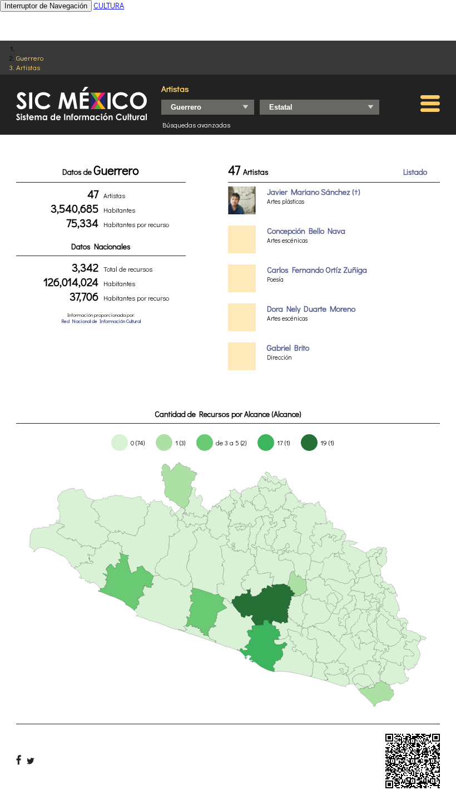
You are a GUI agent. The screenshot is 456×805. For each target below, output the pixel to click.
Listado (415, 171)
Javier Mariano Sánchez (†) (313, 191)
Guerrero (29, 57)
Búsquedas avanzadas (196, 124)
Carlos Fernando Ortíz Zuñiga (317, 269)
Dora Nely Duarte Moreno (311, 308)
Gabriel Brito (288, 347)
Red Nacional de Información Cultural (101, 321)
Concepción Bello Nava (306, 230)
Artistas (28, 67)
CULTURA (108, 5)
